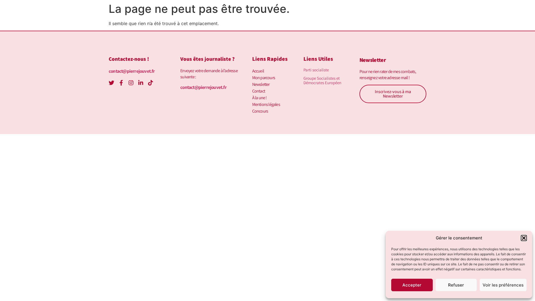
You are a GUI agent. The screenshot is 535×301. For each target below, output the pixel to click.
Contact (258, 91)
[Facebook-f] (121, 83)
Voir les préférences (503, 285)
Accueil (258, 71)
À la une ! (259, 98)
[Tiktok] (150, 83)
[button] (524, 238)
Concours (260, 111)
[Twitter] (111, 83)
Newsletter (261, 84)
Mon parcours (263, 78)
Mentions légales (266, 104)
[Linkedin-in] (141, 83)
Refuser (456, 285)
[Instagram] (131, 83)
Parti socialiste (316, 69)
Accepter (411, 285)
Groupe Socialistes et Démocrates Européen (322, 80)
